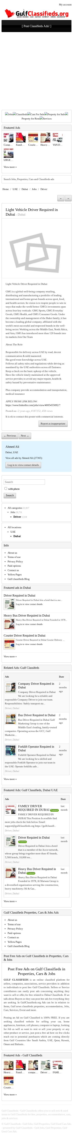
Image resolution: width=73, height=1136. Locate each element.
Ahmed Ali (12, 446)
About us (12, 552)
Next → (25, 435)
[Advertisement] (36, 71)
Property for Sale (56, 114)
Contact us (13, 570)
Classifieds (21, 114)
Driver (43, 189)
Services (47, 118)
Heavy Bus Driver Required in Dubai (27, 615)
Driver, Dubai (12, 708)
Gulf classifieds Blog (19, 579)
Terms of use (14, 557)
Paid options (14, 565)
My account (65, 4)
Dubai (25, 189)
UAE (15, 189)
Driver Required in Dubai (19, 595)
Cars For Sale (37, 114)
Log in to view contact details (23, 464)
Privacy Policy (15, 561)
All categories (15, 507)
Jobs (10, 114)
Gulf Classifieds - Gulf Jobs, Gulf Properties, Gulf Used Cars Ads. (38, 1123)
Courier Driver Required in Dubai (24, 635)
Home (6, 189)
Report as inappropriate (53, 423)
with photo (14, 488)
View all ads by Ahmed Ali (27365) (23, 457)
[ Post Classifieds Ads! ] (36, 26)
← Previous (10, 435)
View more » (10, 167)
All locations (14, 527)
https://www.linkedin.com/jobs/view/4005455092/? (33, 405)
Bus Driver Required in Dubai (36, 715)
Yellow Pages (15, 574)
